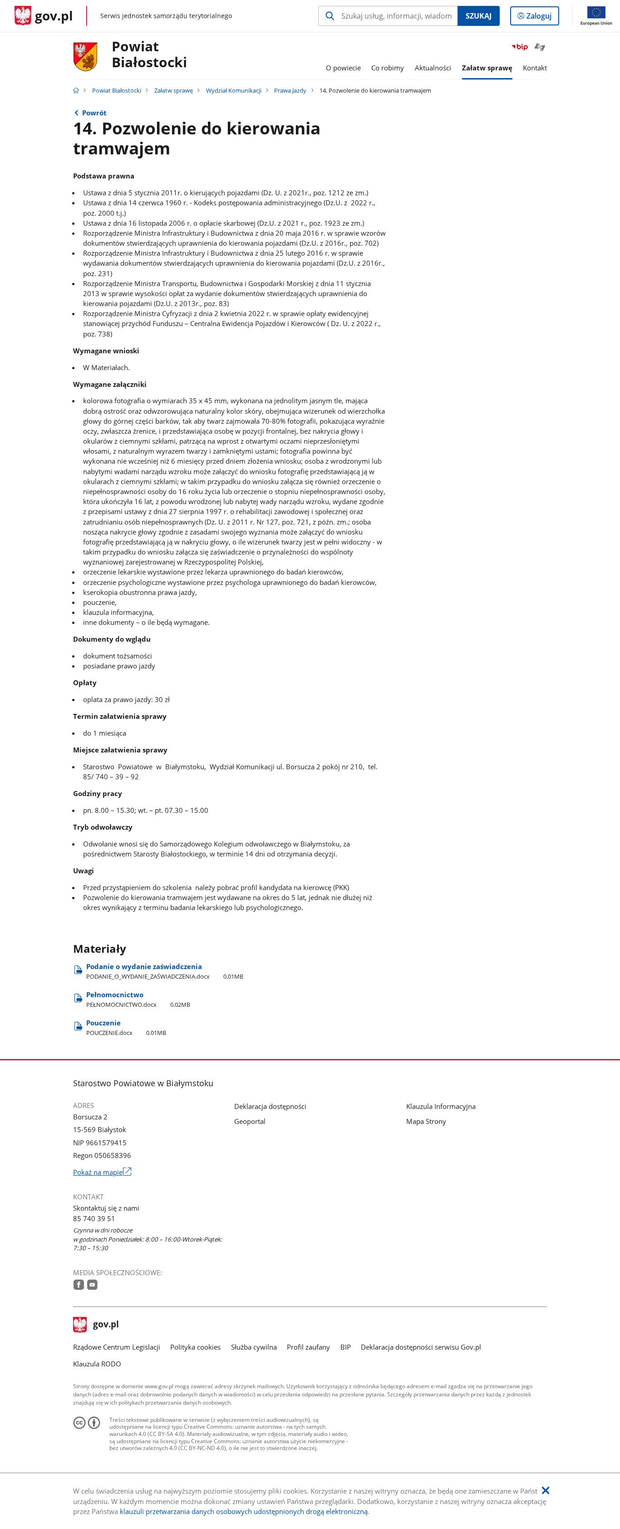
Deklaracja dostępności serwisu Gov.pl (421, 1346)
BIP (345, 1346)
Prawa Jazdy (290, 90)
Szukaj (479, 16)
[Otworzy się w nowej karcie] (78, 1285)
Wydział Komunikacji (233, 90)
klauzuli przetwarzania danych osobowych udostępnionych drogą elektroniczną (244, 1511)
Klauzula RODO (97, 1363)
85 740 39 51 (94, 1218)
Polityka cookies (195, 1346)
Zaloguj (542, 17)
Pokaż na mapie (102, 1172)
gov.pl (106, 1325)
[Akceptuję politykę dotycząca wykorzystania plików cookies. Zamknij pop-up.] (545, 1491)
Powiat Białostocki (116, 90)
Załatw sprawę (173, 90)
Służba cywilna (254, 1346)
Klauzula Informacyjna (441, 1106)
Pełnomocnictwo (138, 999)
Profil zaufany (308, 1346)
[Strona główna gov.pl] (76, 90)
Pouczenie (126, 1027)
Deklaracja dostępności (270, 1106)
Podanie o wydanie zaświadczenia (164, 971)
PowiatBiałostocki (149, 54)
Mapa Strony (426, 1121)
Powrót (94, 112)
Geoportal (250, 1121)
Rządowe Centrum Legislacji (116, 1346)
